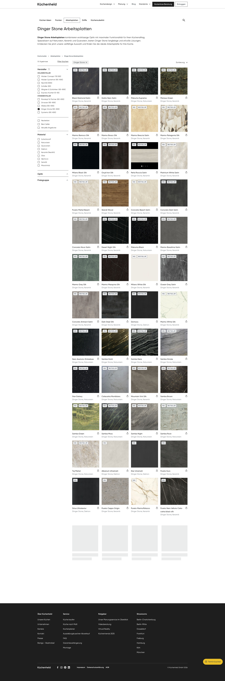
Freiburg (140, 638)
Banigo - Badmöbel (46, 643)
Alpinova (44, 159)
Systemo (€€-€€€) (48, 112)
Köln (138, 648)
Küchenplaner (69, 629)
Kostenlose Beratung (163, 4)
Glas (43, 156)
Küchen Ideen (45, 20)
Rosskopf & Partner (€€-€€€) (52, 99)
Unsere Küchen (44, 619)
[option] (53, 76)
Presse (40, 638)
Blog (134, 4)
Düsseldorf (141, 629)
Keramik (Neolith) (48, 152)
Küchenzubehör (97, 20)
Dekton (44, 149)
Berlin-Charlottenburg (146, 619)
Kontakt (41, 633)
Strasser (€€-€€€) (48, 102)
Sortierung (180, 62)
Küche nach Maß (70, 624)
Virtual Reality (104, 629)
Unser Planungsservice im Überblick (113, 619)
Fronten (58, 20)
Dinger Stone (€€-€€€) (50, 109)
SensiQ (44, 162)
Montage (67, 648)
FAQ (65, 638)
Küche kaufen (42, 56)
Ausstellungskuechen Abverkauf (76, 633)
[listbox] (53, 93)
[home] (47, 4)
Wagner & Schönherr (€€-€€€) (53, 89)
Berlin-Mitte (142, 624)
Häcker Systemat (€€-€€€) (52, 80)
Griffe (84, 20)
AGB (107, 667)
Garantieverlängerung (72, 643)
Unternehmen (43, 624)
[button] (86, 62)
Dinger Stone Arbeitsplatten (73, 56)
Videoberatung (104, 624)
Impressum (81, 667)
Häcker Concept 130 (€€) (51, 76)
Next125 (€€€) (46, 83)
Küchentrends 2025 (106, 633)
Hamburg (141, 643)
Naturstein (45, 142)
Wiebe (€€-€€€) (47, 106)
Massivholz (45, 165)
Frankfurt (140, 633)
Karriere (41, 629)
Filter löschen (62, 61)
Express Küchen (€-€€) (50, 93)
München (141, 652)
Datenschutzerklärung (95, 667)
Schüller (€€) (46, 86)
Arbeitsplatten (72, 20)
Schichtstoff (46, 139)
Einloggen (181, 4)
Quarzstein (45, 146)
